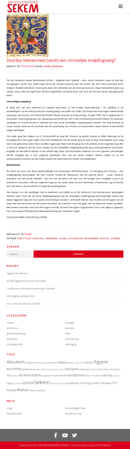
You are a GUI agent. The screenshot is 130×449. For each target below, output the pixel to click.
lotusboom (75, 238)
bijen (77, 363)
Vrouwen (106, 383)
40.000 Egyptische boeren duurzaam (26, 280)
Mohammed (91, 238)
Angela (29, 362)
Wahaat (11, 390)
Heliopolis (72, 369)
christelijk (24, 238)
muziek (96, 375)
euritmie (14, 368)
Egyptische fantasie (17, 273)
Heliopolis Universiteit (91, 369)
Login (10, 408)
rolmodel (18, 383)
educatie (69, 328)
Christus (38, 238)
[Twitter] (74, 435)
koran (63, 375)
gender (36, 369)
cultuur (10, 322)
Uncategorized (15, 344)
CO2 (82, 362)
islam (27, 234)
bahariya (53, 362)
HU (9, 375)
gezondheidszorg (16, 333)
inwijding (51, 238)
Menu (120, 6)
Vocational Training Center (83, 383)
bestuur (71, 362)
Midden (87, 376)
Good (61, 369)
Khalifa (55, 375)
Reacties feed (14, 413)
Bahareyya (43, 363)
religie (10, 383)
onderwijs (106, 375)
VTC (115, 383)
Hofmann (115, 369)
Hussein (15, 376)
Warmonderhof (37, 390)
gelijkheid (27, 369)
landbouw (12, 338)
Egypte (101, 362)
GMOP (43, 369)
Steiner (116, 238)
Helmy (106, 369)
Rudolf (104, 238)
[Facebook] (55, 435)
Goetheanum (53, 369)
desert (89, 362)
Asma (36, 363)
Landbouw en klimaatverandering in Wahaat (31, 288)
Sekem (42, 382)
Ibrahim (25, 375)
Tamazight (54, 383)
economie (12, 328)
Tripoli (62, 383)
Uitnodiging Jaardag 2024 (20, 296)
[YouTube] (65, 435)
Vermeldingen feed (75, 408)
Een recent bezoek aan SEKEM (23, 303)
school (28, 382)
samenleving (72, 338)
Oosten (116, 376)
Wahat (23, 389)
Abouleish (16, 362)
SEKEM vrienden (53, 66)
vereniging (70, 344)
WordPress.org (73, 413)
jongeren (46, 375)
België (62, 362)
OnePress (76, 445)
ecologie (69, 322)
